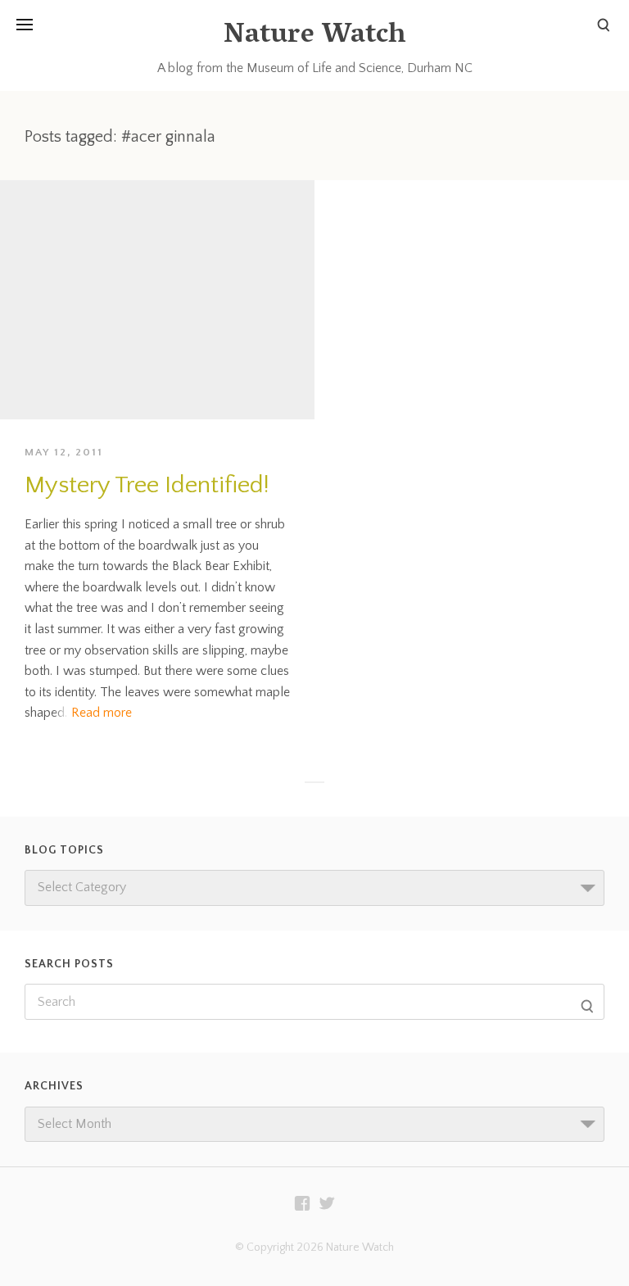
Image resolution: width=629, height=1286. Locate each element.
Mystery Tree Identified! (147, 485)
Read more (101, 712)
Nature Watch (314, 36)
